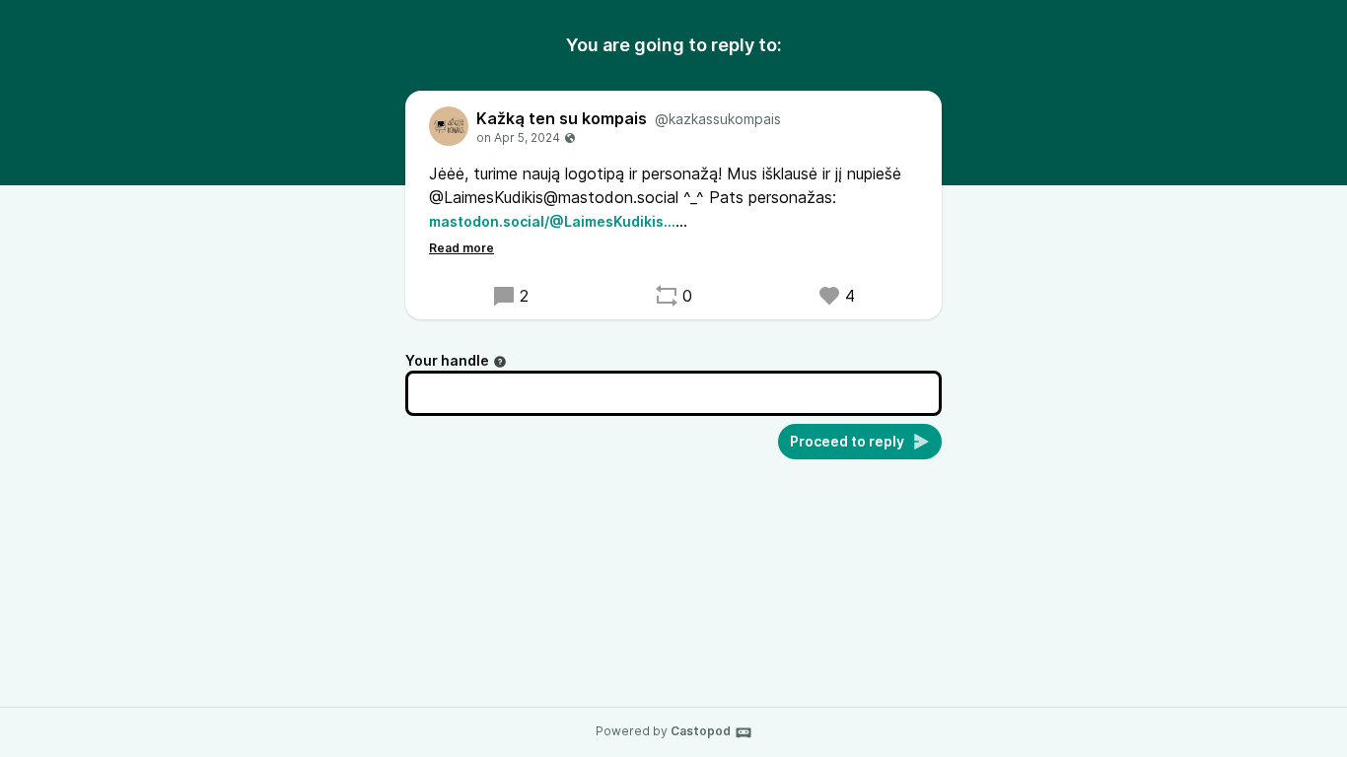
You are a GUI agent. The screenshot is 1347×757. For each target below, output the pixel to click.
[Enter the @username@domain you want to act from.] (500, 362)
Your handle (447, 360)
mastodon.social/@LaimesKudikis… (552, 221)
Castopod (701, 730)
